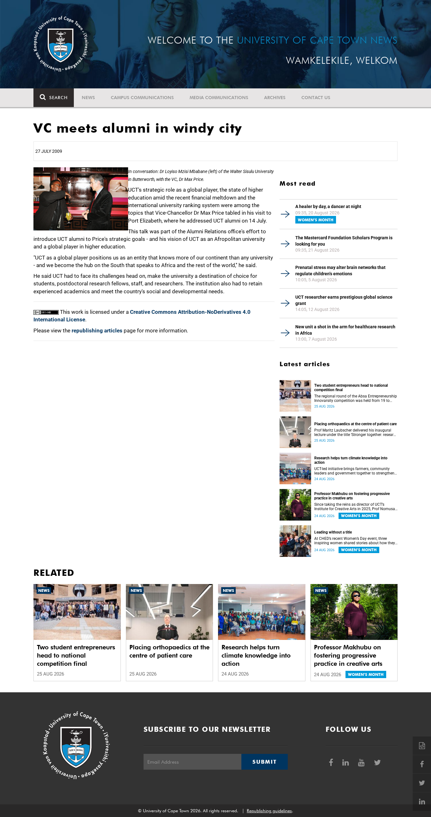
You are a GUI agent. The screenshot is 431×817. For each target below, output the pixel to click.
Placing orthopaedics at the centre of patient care (355, 424)
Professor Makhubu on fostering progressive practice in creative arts (352, 496)
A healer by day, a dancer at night (328, 206)
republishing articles (97, 330)
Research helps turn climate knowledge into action (350, 460)
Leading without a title (333, 532)
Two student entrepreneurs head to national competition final (351, 387)
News (88, 97)
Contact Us (315, 97)
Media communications (219, 97)
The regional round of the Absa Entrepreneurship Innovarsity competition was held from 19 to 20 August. (355, 398)
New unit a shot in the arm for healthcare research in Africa (345, 330)
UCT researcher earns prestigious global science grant (344, 300)
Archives (275, 97)
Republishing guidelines (269, 810)
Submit (264, 762)
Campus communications (142, 97)
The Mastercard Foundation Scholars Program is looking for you (344, 241)
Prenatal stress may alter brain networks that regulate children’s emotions (340, 270)
